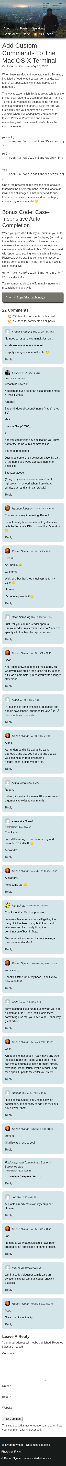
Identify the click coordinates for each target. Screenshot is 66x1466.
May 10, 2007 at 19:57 (44, 508)
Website (7, 1407)
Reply (8, 359)
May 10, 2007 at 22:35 (41, 551)
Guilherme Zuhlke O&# (26, 373)
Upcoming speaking (38, 1444)
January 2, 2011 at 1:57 (32, 1268)
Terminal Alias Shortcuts (19, 715)
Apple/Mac (23, 297)
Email (6, 1396)
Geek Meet (10, 34)
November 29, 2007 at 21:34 (18, 827)
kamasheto (18, 905)
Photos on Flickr (11, 1451)
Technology (38, 297)
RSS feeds (45, 34)
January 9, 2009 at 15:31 (42, 1042)
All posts (22, 28)
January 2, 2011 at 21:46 (42, 1304)
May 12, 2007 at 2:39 (29, 700)
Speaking (38, 28)
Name (6, 1385)
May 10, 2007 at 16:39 (15, 378)
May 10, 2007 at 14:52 (43, 332)
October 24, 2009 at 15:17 (34, 1093)
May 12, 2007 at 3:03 (40, 736)
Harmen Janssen (22, 508)
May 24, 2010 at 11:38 (41, 1229)
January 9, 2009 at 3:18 (30, 1002)
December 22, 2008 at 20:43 (44, 963)
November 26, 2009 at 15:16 (18, 1171)
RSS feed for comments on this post (33, 316)
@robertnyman (52, 14)
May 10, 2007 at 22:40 (41, 653)
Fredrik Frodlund (22, 331)
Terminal (57, 74)
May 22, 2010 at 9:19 (26, 1197)
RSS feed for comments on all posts (33, 321)
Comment (9, 1353)
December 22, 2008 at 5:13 (38, 906)
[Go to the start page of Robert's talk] (33, 18)
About (7, 28)
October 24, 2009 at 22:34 (42, 1129)
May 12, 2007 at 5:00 (29, 783)
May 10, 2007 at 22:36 (41, 617)
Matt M (16, 1267)
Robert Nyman (20, 551)
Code (26, 34)
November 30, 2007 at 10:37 (44, 871)
